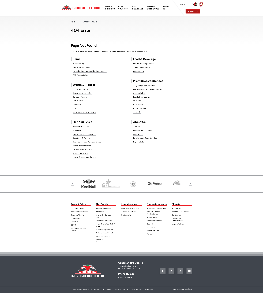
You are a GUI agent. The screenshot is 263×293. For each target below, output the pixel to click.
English (182, 4)
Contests (77, 104)
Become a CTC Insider (142, 130)
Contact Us (138, 134)
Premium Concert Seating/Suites (147, 89)
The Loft (137, 112)
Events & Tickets (83, 85)
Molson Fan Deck (140, 108)
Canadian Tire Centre (80, 7)
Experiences (153, 7)
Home (73, 22)
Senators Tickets (80, 97)
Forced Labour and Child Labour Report (90, 71)
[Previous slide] (72, 184)
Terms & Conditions (81, 67)
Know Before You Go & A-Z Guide (87, 142)
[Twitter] (171, 271)
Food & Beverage (144, 59)
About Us (139, 122)
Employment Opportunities (145, 138)
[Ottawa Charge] (200, 6)
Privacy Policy (78, 63)
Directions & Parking (81, 138)
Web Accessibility (80, 75)
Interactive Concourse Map (84, 134)
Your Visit (123, 7)
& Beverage (137, 7)
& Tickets (110, 7)
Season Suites (139, 93)
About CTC (138, 126)
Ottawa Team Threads (82, 149)
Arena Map (77, 130)
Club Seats (138, 104)
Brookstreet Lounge (141, 97)
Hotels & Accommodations (84, 157)
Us (166, 7)
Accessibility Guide (81, 126)
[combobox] (184, 4)
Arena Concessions (141, 67)
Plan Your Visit (82, 122)
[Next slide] (190, 184)
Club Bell (137, 101)
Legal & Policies (139, 142)
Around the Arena (80, 153)
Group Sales (78, 101)
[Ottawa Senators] (195, 6)
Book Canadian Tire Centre (84, 112)
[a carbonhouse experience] (182, 289)
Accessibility (149, 289)
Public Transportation (82, 145)
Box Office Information (82, 93)
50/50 (75, 108)
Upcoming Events (80, 89)
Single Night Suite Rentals (144, 85)
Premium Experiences (148, 81)
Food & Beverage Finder (143, 63)
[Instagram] (180, 271)
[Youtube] (189, 271)
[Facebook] (163, 271)
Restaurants (138, 71)
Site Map (108, 289)
